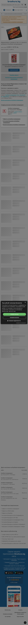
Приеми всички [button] (14, 314)
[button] (14, 321)
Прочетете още (12, 311)
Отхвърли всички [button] (14, 317)
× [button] (25, 302)
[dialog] (14, 312)
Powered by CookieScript (21, 323)
